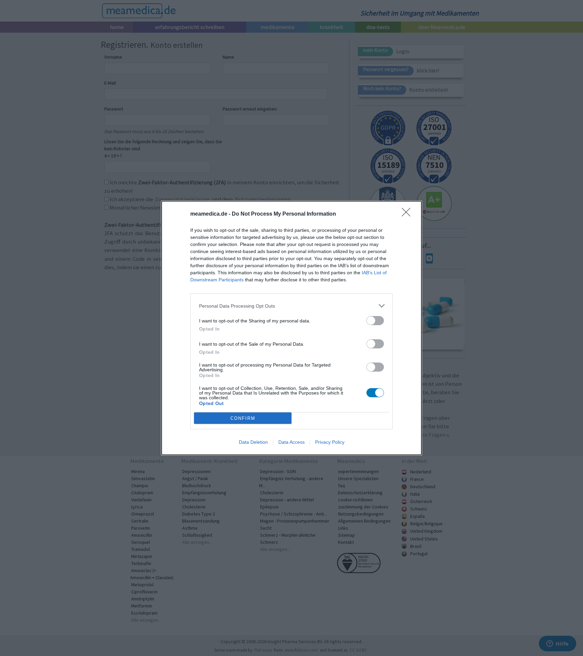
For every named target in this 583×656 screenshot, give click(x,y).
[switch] (375, 320)
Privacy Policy (329, 442)
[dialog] (291, 328)
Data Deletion (253, 442)
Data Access (291, 442)
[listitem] (291, 305)
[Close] (408, 214)
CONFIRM (242, 418)
